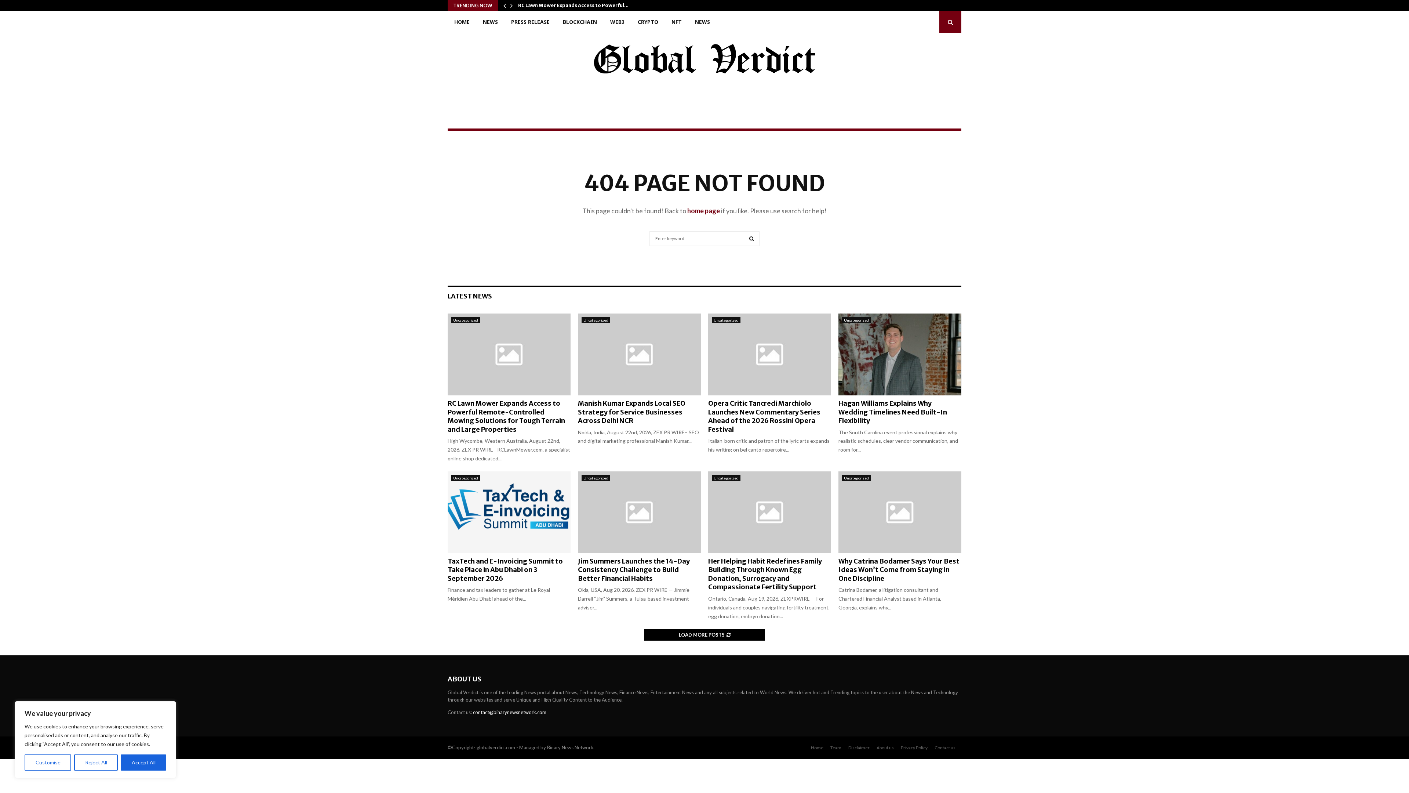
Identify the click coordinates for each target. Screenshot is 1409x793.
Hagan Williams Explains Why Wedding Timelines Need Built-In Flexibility (892, 412)
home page (703, 211)
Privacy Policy (914, 747)
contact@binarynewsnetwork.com (509, 712)
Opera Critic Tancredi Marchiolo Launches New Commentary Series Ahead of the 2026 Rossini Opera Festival (764, 416)
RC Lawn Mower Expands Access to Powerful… (573, 5)
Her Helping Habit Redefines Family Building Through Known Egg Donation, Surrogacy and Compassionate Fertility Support (765, 574)
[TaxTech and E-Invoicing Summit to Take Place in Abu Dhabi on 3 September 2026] (509, 512)
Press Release (530, 21)
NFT (676, 21)
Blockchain (580, 21)
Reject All (96, 762)
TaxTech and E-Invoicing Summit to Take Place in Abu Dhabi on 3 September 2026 (505, 570)
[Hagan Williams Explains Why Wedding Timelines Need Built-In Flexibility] (899, 354)
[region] (95, 739)
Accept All (144, 762)
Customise (48, 762)
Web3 (617, 21)
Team (835, 747)
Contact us (945, 747)
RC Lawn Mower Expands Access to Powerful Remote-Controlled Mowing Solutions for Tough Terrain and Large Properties (506, 416)
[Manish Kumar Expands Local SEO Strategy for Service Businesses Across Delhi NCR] (639, 354)
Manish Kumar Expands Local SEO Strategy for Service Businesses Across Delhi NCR (631, 412)
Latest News (470, 296)
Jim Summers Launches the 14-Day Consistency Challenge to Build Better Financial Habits (634, 570)
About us (885, 747)
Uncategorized (465, 320)
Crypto (648, 21)
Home (462, 21)
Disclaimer (859, 747)
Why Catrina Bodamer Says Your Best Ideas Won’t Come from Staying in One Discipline (899, 570)
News (490, 21)
